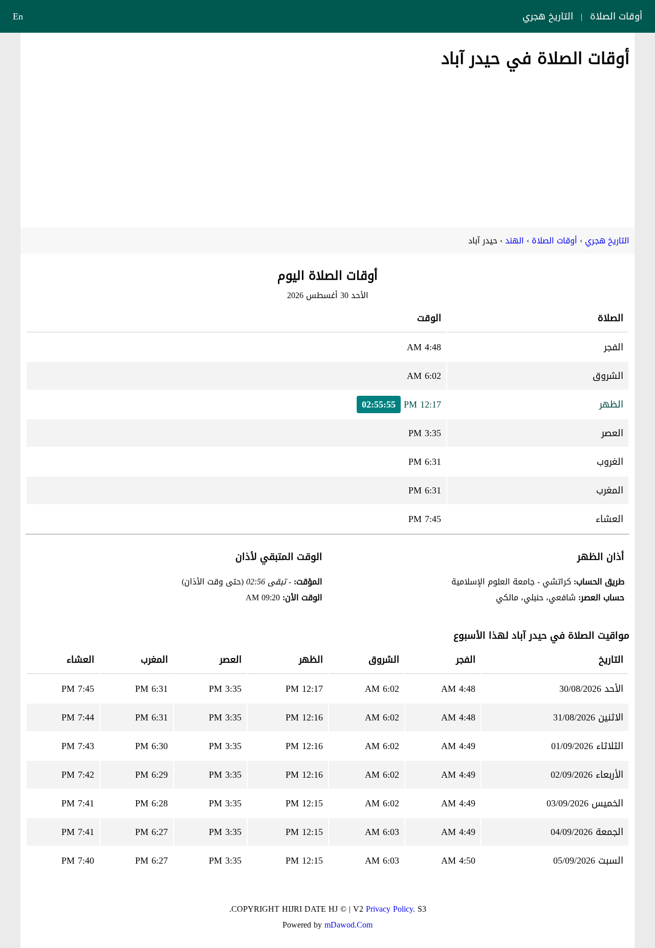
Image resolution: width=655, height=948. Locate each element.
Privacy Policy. (390, 909)
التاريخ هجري (547, 16)
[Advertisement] (327, 145)
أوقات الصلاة (616, 16)
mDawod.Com (348, 925)
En (18, 16)
